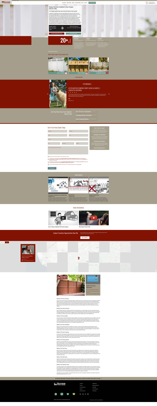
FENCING (73, 2)
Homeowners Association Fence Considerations (57, 195)
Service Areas (69, 2)
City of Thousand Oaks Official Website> (92, 289)
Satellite (2, 242)
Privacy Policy (79, 164)
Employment (94, 383)
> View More (78, 77)
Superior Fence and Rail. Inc (58, 399)
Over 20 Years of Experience (83, 112)
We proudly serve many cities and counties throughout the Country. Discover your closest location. (78, 378)
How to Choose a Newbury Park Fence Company (58, 227)
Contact (85, 2)
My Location (64, 2)
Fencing (81, 385)
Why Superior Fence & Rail (84, 227)
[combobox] (68, 143)
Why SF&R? (94, 387)
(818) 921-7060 (151, 3)
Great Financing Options (82, 119)
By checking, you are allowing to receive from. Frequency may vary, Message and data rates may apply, (69, 162)
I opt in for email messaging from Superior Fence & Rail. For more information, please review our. (65, 164)
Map (7, 242)
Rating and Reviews (95, 385)
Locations (81, 383)
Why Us (82, 2)
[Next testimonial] (109, 94)
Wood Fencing (81, 73)
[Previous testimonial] (47, 94)
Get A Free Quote (92, 2)
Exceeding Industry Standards (84, 115)
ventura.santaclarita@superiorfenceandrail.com (28, 260)
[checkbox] (48, 156)
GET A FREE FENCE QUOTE (73, 33)
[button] (79, 258)
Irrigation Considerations (94, 195)
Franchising (94, 390)
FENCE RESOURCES (78, 2)
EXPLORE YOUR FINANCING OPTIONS (56, 33)
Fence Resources (82, 387)
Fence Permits (71, 195)
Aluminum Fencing (100, 73)
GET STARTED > (52, 168)
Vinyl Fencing (60, 73)
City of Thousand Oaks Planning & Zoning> (92, 293)
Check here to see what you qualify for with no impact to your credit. (59, 156)
